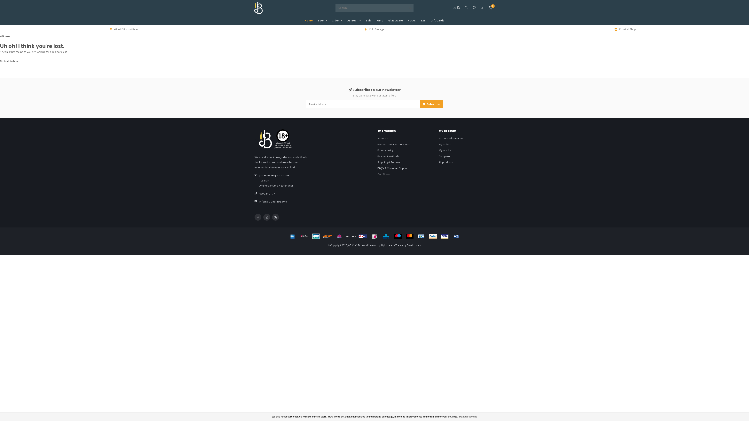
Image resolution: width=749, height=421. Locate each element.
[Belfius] (304, 236)
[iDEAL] (374, 236)
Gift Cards (438, 20)
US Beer (352, 20)
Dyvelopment (414, 245)
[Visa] (445, 236)
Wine (380, 20)
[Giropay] (363, 236)
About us (382, 138)
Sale (369, 20)
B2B (423, 20)
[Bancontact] (421, 236)
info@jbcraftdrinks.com (273, 201)
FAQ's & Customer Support (393, 168)
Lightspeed (387, 245)
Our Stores (383, 174)
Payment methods (388, 156)
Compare (444, 156)
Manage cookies (468, 416)
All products (446, 162)
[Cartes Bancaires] (316, 236)
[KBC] (386, 236)
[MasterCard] (409, 236)
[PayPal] (433, 236)
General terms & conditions (393, 144)
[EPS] (339, 236)
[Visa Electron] (456, 236)
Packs (412, 20)
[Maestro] (398, 236)
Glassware (395, 20)
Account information (451, 138)
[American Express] (292, 236)
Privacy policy (385, 150)
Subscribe (433, 104)
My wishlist (445, 150)
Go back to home (10, 61)
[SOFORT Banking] (328, 236)
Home (308, 20)
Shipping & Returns (388, 162)
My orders (445, 144)
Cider (335, 20)
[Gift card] (351, 236)
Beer (321, 20)
